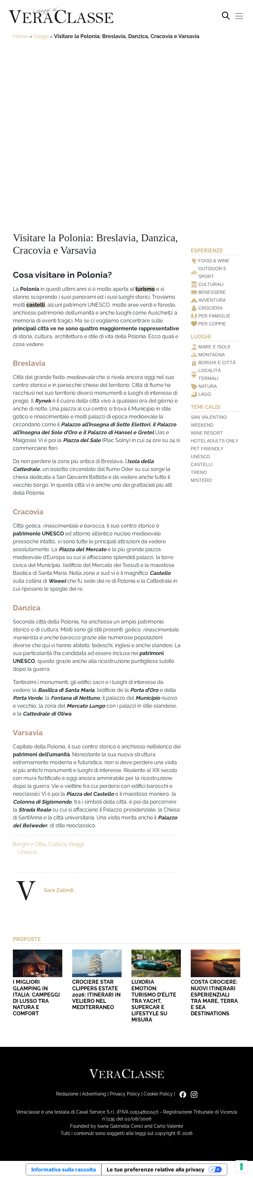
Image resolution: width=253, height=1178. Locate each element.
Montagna (211, 354)
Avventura (212, 300)
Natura (207, 386)
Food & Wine (213, 260)
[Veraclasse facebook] (181, 1093)
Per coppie (212, 323)
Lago (204, 394)
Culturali (211, 284)
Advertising (94, 1093)
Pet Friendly (207, 448)
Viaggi (40, 36)
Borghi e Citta (29, 844)
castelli (35, 305)
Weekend (202, 425)
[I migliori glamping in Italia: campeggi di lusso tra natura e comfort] (37, 963)
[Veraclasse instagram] (192, 1093)
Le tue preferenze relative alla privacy (155, 1169)
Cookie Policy (158, 1093)
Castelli (201, 464)
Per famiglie (214, 315)
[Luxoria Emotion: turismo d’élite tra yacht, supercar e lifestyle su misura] (156, 963)
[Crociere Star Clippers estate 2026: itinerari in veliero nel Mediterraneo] (97, 963)
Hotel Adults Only (214, 440)
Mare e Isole (214, 346)
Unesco (27, 852)
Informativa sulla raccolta (63, 1169)
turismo (145, 289)
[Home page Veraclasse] (61, 16)
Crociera (210, 308)
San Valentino (209, 417)
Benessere (212, 292)
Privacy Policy (125, 1093)
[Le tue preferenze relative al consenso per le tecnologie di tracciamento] (241, 1166)
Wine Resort (207, 433)
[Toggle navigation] (239, 16)
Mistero (201, 480)
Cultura (57, 844)
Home (20, 36)
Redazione (67, 1093)
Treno (199, 472)
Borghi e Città (217, 362)
